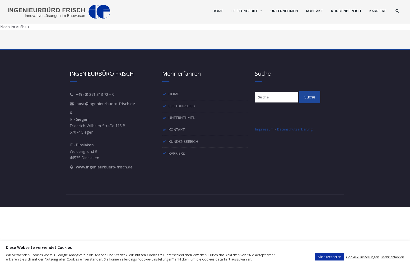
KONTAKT (314, 10)
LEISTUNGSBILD (245, 10)
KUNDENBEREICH (346, 10)
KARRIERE (377, 10)
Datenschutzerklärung (295, 129)
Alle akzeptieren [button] (329, 257)
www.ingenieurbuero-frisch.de (104, 167)
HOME (217, 10)
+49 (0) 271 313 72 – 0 (95, 94)
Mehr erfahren (392, 257)
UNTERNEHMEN (284, 10)
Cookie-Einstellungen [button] (362, 257)
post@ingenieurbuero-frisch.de (105, 103)
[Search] (396, 10)
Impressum (264, 129)
